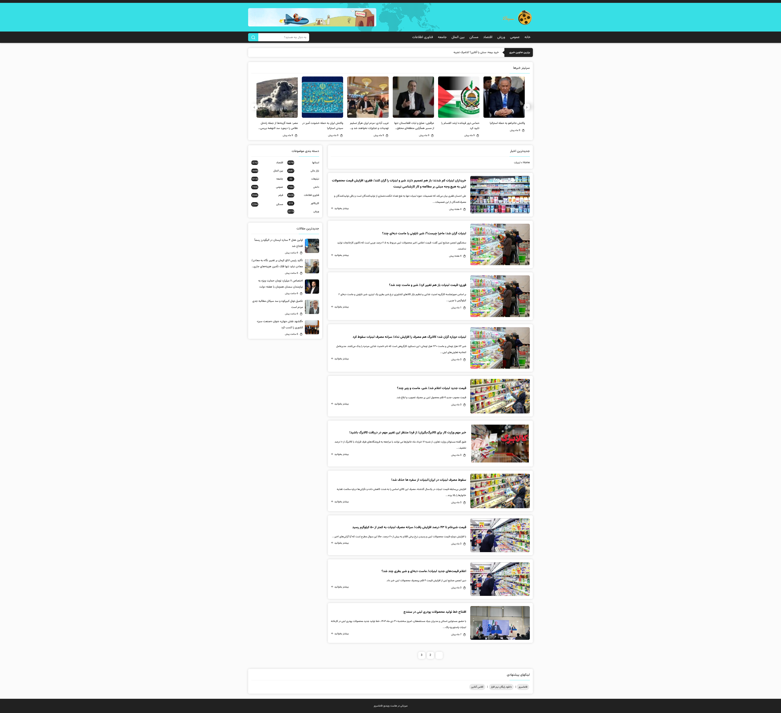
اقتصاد (487, 37)
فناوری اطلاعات (422, 37)
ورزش (501, 37)
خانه (527, 37)
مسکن (473, 37)
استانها (303, 163)
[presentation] (527, 107)
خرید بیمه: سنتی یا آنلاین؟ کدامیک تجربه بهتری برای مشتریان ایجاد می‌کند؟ (457, 52)
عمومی (515, 37)
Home (526, 163)
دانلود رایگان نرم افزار (501, 687)
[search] (253, 37)
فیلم (267, 195)
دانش (303, 187)
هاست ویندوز (390, 706)
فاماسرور (522, 687)
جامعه (442, 37)
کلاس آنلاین (477, 687)
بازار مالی (303, 171)
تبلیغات (304, 179)
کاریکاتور (304, 203)
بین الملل (458, 37)
